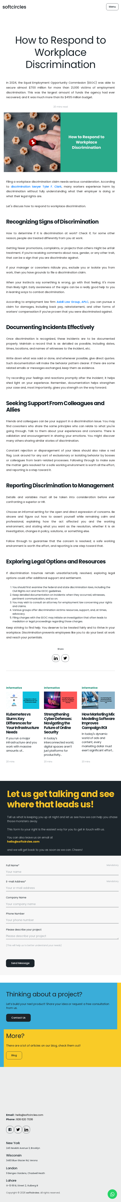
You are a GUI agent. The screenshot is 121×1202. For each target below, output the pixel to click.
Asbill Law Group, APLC (73, 302)
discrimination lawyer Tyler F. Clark (36, 186)
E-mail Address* (16, 881)
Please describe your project (24, 929)
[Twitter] (18, 1129)
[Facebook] (10, 1129)
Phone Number (15, 913)
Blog (14, 1055)
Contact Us (18, 1018)
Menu (112, 7)
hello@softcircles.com (29, 1115)
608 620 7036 (24, 1119)
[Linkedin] (26, 1129)
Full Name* (12, 865)
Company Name (16, 897)
